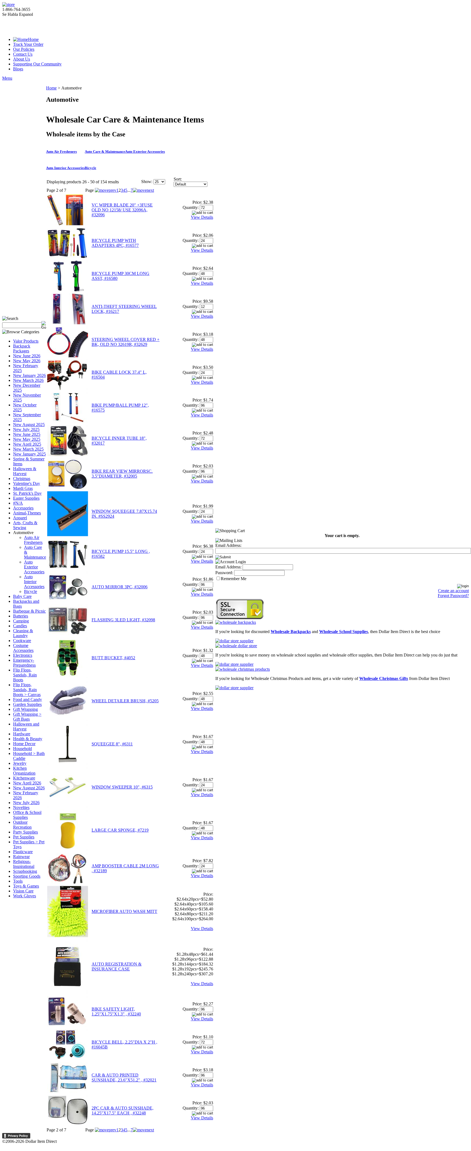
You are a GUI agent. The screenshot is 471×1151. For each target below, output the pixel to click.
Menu (7, 78)
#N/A (18, 503)
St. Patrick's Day (27, 493)
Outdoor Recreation (22, 824)
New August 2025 (29, 424)
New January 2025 (29, 454)
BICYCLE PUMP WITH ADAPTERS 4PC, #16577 (115, 243)
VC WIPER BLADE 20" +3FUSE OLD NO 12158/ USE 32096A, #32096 (122, 210)
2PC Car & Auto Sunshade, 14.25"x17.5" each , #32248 (122, 1110)
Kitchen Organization (24, 770)
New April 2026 (27, 783)
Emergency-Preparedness (24, 662)
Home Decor (24, 743)
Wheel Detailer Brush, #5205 (125, 701)
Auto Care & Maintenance (105, 151)
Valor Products (25, 341)
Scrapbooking (25, 871)
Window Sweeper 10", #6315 (122, 787)
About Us (21, 59)
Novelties (21, 807)
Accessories (23, 508)
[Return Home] (8, 4)
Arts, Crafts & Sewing (25, 525)
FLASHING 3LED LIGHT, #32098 (123, 620)
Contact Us (22, 54)
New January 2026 (29, 375)
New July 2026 (26, 802)
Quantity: (191, 207)
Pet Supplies (23, 837)
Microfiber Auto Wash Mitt (124, 911)
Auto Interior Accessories (34, 581)
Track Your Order (28, 44)
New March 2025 (28, 449)
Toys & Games (26, 886)
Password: (224, 572)
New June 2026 (26, 355)
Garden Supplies (27, 704)
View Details (202, 217)
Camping (21, 621)
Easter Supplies (26, 498)
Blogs (18, 69)
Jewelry (19, 763)
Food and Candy (27, 699)
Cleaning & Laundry (23, 633)
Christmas (21, 478)
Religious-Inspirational (23, 864)
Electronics (22, 655)
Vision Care (23, 891)
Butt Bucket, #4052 (113, 657)
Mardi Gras (23, 488)
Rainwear (21, 856)
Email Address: (228, 545)
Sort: (178, 179)
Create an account (453, 590)
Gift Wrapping (25, 709)
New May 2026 (26, 360)
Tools (18, 881)
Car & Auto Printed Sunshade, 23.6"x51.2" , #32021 (124, 1077)
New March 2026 (28, 380)
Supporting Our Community (37, 64)
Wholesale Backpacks (291, 631)
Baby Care (22, 596)
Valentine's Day (26, 483)
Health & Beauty (27, 738)
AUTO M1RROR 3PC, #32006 (119, 587)
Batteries (20, 616)
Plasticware (23, 851)
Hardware (21, 734)
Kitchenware (24, 778)
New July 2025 (26, 429)
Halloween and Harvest (26, 726)
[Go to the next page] (143, 190)
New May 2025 (26, 439)
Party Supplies (25, 832)
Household (22, 748)
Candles (20, 626)
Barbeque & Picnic (29, 611)
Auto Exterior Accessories (34, 567)
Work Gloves (24, 896)
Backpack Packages (21, 348)
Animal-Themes (27, 513)
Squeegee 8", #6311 (112, 744)
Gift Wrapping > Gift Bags (27, 716)
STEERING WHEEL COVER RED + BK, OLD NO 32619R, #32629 (125, 342)
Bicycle (30, 591)
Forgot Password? (453, 595)
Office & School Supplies (27, 815)
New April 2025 (27, 444)
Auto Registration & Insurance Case (116, 966)
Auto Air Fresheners (33, 540)
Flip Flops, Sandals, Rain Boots (25, 675)
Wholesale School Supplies (343, 631)
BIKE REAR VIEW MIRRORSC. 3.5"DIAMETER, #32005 (122, 473)
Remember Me (233, 578)
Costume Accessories (23, 648)
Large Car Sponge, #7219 (120, 830)
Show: (146, 181)
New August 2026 (29, 788)
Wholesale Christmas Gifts (383, 678)
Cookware (22, 640)
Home (33, 39)
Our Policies (23, 49)
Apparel (20, 517)
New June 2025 (26, 434)
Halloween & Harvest (24, 471)
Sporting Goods (26, 876)
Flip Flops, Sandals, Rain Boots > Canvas (27, 689)
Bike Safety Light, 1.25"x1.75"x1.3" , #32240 (116, 1011)
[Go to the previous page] (105, 190)
